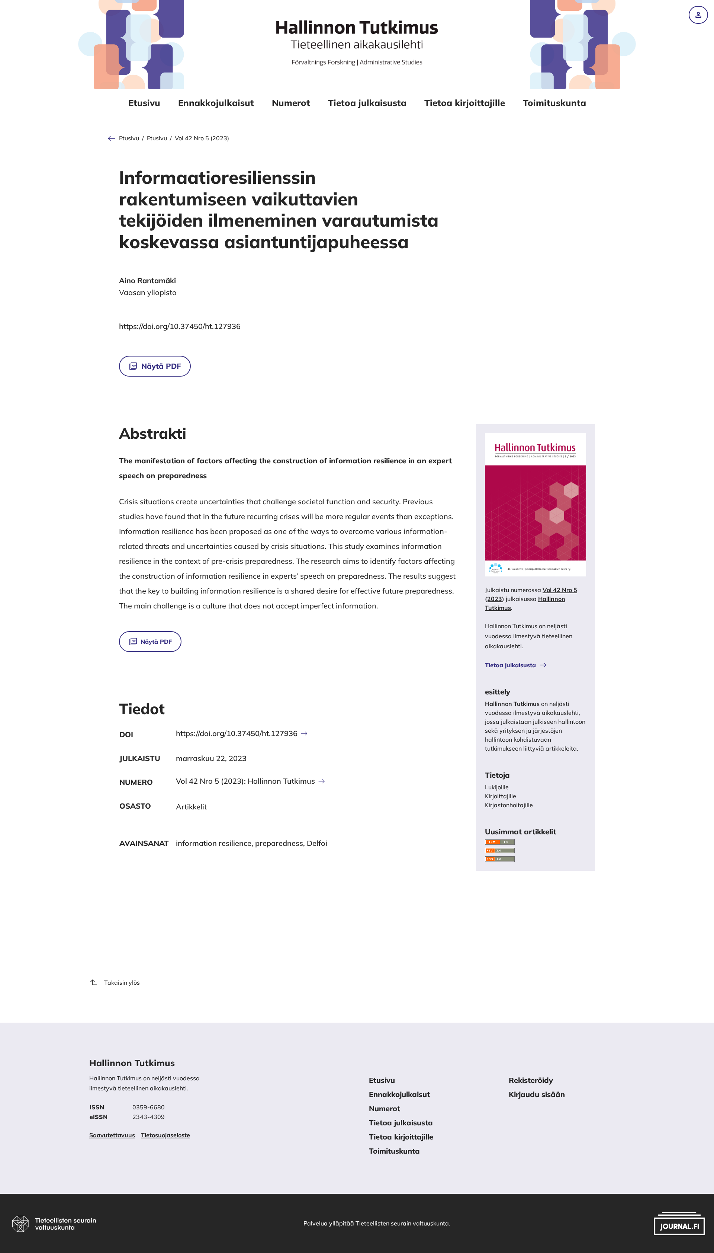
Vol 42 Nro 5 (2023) (202, 138)
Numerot (291, 102)
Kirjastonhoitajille (509, 805)
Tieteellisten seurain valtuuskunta (402, 1223)
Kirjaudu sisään (537, 1094)
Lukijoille (497, 787)
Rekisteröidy (531, 1080)
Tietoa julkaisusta (367, 102)
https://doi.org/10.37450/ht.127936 (180, 326)
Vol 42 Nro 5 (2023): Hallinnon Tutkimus (245, 781)
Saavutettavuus (112, 1135)
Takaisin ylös (122, 982)
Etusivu (144, 102)
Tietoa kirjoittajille (464, 102)
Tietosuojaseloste (165, 1135)
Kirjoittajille (500, 796)
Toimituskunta (554, 102)
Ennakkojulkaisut (216, 102)
